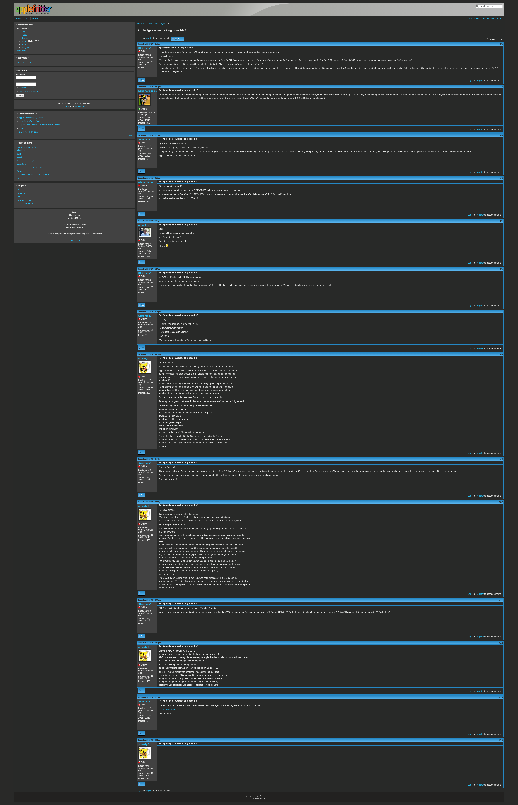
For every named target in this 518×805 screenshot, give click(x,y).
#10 (501, 502)
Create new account (27, 87)
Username (21, 74)
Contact (499, 18)
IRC (23, 32)
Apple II (163, 23)
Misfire (24, 41)
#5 (501, 221)
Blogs (20, 190)
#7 (501, 312)
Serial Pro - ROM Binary (29, 132)
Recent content (24, 62)
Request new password (29, 91)
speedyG (143, 358)
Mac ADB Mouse (167, 709)
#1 (501, 44)
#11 (501, 600)
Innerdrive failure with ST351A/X (30, 168)
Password (21, 81)
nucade (20, 157)
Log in (140, 38)
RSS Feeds (23, 197)
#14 (501, 740)
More (131, 135)
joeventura (21, 164)
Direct (66, 106)
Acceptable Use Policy (27, 204)
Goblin (22, 128)
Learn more (21, 51)
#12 (501, 643)
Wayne (19, 171)
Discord (24, 38)
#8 (501, 354)
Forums (26, 18)
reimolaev (21, 150)
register (149, 38)
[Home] (34, 14)
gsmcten (143, 225)
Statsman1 (144, 48)
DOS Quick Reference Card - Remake (33, 175)
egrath (19, 178)
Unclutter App (80, 106)
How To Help (473, 18)
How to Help (75, 240)
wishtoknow (145, 182)
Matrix (24, 35)
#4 (501, 178)
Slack (23, 44)
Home (18, 18)
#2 (501, 87)
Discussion (152, 23)
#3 (501, 135)
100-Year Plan (488, 18)
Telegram (25, 47)
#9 (501, 459)
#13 (501, 697)
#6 (501, 269)
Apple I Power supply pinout (31, 118)
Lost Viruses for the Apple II (30, 121)
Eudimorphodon (148, 90)
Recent (35, 18)
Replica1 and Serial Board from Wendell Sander (39, 125)
